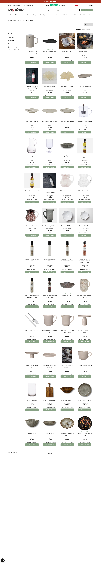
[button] (87, 10)
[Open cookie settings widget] (3, 560)
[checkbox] (8, 47)
